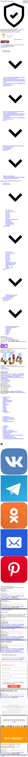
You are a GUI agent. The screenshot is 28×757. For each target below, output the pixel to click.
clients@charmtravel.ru (20, 392)
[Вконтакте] (14, 461)
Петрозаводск (6, 404)
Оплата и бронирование (8, 430)
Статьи (14, 178)
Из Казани (8, 225)
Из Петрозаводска (12, 80)
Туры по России (6, 397)
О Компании (6, 425)
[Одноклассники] (14, 515)
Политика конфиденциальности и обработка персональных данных (13, 436)
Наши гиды (8, 329)
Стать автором (6, 434)
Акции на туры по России (9, 419)
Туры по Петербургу (7, 148)
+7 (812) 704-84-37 (6, 44)
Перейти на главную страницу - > (8, 352)
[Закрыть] (20, 181)
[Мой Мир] (14, 542)
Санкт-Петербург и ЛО (16, 113)
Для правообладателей (8, 421)
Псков (19, 115)
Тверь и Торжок (9, 267)
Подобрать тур (6, 416)
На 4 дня (10, 78)
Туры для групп (6, 149)
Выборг (8, 116)
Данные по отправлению (6, 31)
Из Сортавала (9, 221)
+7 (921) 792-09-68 (5, 368)
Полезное (5, 420)
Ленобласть (5, 399)
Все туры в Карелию (13, 77)
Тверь (4, 406)
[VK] (2, 347)
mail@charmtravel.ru (18, 391)
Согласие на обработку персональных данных (13, 438)
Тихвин (5, 408)
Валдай (4, 405)
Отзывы (11, 178)
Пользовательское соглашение (10, 437)
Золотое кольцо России (11, 263)
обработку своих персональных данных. (13, 683)
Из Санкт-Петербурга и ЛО (12, 79)
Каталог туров (6, 50)
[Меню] (1, 48)
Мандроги (5, 411)
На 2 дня (8, 213)
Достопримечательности (11, 177)
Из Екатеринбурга (20, 80)
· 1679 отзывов (7, 1)
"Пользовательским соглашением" (12, 376)
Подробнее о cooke (19, 659)
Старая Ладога (6, 412)
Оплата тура (19, 177)
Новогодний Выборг (7, 400)
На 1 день (20, 77)
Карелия (9, 113)
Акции (4, 429)
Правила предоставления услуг (13, 326)
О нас (17, 178)
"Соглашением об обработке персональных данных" (12, 377)
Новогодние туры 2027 (8, 146)
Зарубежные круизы (19, 145)
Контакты (7, 178)
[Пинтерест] (14, 569)
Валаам (4, 409)
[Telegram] (6, 347)
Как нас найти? (16, 31)
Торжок (5, 407)
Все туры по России (13, 111)
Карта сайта (3, 589)
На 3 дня (7, 78)
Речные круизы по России (9, 145)
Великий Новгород (14, 115)
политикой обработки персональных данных (13, 659)
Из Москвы (21, 79)
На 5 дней (14, 78)
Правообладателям (7, 432)
